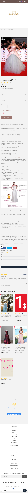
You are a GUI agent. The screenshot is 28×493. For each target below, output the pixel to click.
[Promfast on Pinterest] (8, 482)
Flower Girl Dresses (14, 468)
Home (2, 29)
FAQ (10, 229)
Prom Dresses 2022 (9, 29)
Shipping (2, 88)
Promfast (10, 486)
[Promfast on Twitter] (4, 482)
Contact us (14, 432)
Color (2, 98)
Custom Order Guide (14, 445)
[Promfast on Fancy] (23, 482)
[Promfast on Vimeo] (21, 482)
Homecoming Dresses (14, 466)
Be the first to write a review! (14, 414)
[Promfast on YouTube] (19, 482)
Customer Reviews (14, 443)
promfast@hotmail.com (6, 135)
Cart (20, 1)
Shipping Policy (14, 455)
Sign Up (24, 476)
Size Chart (14, 440)
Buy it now (6, 117)
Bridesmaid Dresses (14, 465)
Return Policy (4, 229)
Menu (4, 1)
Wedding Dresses (14, 463)
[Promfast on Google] (11, 482)
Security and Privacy (14, 457)
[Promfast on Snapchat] (15, 482)
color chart (19, 151)
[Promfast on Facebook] (6, 482)
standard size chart (19, 157)
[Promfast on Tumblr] (17, 482)
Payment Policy (14, 453)
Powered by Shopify (17, 486)
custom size (14, 162)
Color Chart (14, 438)
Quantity (2, 104)
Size (2, 92)
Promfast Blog (14, 434)
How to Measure (14, 442)
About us (14, 430)
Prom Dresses (14, 461)
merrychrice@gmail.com (17, 135)
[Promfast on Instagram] (13, 482)
